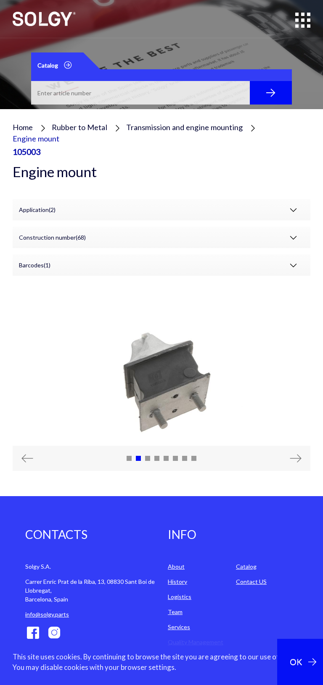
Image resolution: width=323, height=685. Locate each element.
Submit (271, 93)
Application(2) (37, 209)
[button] (35, 458)
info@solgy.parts (47, 614)
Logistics (179, 596)
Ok (296, 662)
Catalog (246, 566)
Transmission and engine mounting (184, 127)
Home (23, 127)
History (177, 581)
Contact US (251, 581)
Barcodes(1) (34, 265)
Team (175, 611)
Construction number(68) (52, 237)
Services (179, 626)
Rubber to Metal (79, 127)
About (176, 566)
